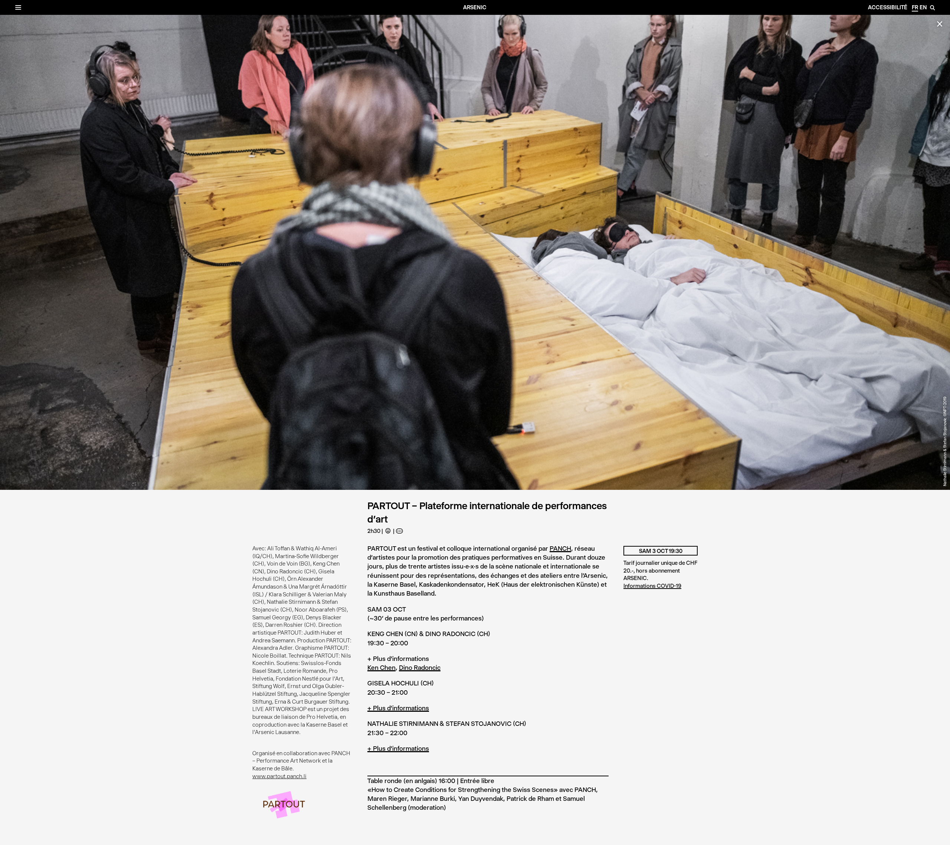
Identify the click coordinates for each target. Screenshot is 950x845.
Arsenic (475, 7)
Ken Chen (381, 667)
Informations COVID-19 (652, 586)
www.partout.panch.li (279, 776)
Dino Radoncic (419, 667)
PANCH (560, 548)
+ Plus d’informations (398, 708)
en (923, 7)
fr (915, 7)
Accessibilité (887, 7)
